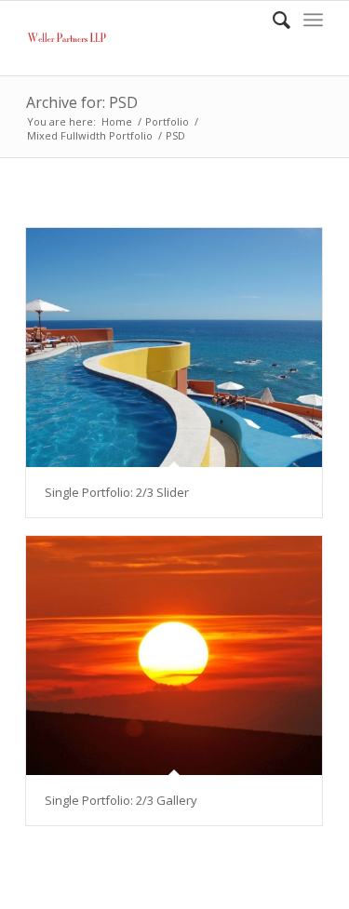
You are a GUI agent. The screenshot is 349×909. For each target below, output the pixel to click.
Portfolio (167, 121)
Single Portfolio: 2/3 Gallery (121, 800)
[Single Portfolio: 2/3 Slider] (174, 347)
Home (116, 121)
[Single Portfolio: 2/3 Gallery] (174, 655)
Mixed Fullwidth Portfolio (90, 135)
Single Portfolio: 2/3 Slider (117, 492)
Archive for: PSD (82, 102)
